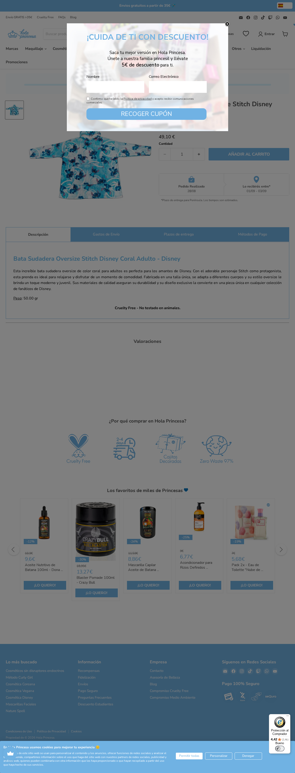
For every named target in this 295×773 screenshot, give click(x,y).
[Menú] (287, 717)
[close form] (227, 24)
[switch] (279, 748)
